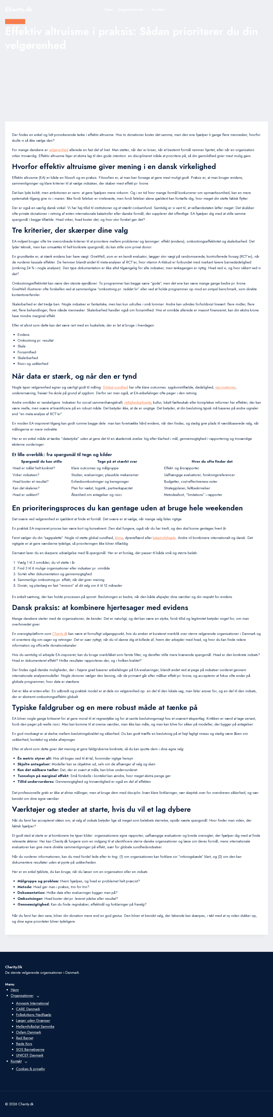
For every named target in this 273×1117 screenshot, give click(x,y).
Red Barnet (24, 1037)
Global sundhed (115, 387)
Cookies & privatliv (30, 1068)
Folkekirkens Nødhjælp (33, 1014)
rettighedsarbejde (137, 402)
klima (119, 537)
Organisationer (22, 995)
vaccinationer (225, 387)
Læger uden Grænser (33, 1020)
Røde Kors (24, 1043)
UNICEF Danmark (29, 1055)
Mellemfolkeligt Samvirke (35, 1026)
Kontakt (16, 1061)
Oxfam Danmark (28, 1032)
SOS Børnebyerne (30, 1049)
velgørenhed (58, 149)
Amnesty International (32, 1003)
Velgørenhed (15, 21)
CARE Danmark (28, 1009)
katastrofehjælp (164, 537)
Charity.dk (59, 633)
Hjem (108, 9)
